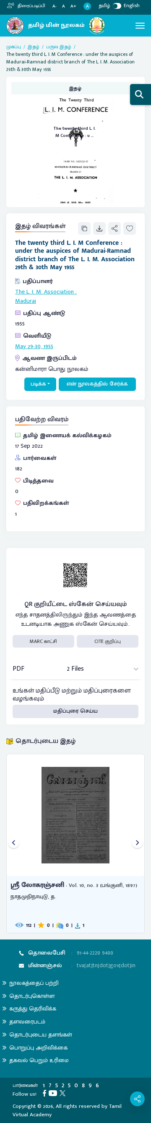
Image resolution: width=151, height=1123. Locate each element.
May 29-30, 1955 (34, 346)
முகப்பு (13, 46)
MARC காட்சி (43, 641)
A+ (73, 6)
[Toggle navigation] (140, 25)
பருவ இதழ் (58, 46)
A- (54, 6)
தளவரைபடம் (27, 1021)
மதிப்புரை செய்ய (75, 711)
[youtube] (54, 1092)
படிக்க (38, 383)
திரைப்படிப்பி (30, 6)
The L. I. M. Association (44, 292)
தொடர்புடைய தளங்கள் (40, 1034)
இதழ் (33, 46)
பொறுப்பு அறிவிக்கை (38, 1047)
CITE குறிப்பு (107, 641)
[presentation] (13, 843)
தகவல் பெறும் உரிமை (39, 1060)
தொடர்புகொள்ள (32, 996)
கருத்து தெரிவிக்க (32, 1008)
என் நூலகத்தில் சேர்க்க (97, 383)
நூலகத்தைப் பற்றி (34, 983)
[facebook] (46, 1092)
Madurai (25, 301)
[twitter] (64, 1092)
